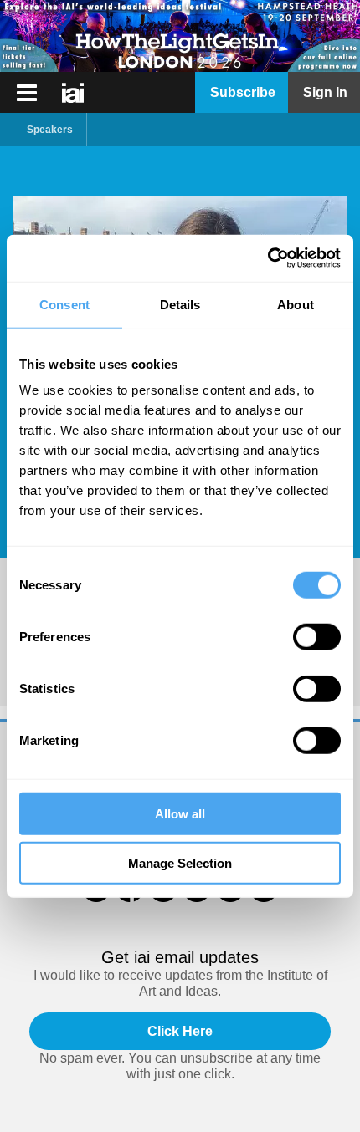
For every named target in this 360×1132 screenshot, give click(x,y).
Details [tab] (180, 304)
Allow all (180, 814)
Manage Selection (180, 862)
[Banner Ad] (180, 36)
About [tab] (295, 304)
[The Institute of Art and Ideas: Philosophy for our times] (27, 93)
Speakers (50, 129)
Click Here (180, 1031)
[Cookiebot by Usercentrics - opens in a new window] (267, 258)
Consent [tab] (64, 304)
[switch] (317, 637)
